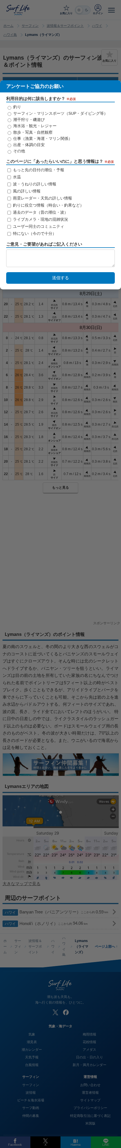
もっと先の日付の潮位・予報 (38, 170)
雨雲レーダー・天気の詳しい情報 (42, 198)
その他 (18, 151)
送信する (60, 277)
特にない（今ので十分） (34, 233)
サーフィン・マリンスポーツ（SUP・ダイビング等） (60, 113)
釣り (16, 107)
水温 (16, 177)
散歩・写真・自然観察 (32, 132)
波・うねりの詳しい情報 (34, 184)
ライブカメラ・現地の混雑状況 (40, 219)
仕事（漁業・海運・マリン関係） (42, 138)
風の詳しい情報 (26, 191)
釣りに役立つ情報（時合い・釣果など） (48, 205)
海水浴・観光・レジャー (34, 126)
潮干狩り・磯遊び (28, 119)
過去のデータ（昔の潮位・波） (40, 212)
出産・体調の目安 (28, 144)
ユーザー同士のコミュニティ (38, 226)
